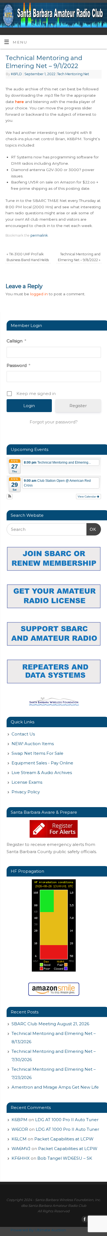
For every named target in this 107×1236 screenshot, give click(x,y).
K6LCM (19, 1139)
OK (91, 529)
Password (18, 365)
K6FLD (16, 74)
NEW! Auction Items (33, 743)
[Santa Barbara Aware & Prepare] (54, 829)
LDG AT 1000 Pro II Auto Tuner (66, 1119)
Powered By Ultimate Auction (38, 1230)
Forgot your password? (54, 421)
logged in (39, 294)
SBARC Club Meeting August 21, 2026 (50, 1023)
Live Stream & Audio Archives (42, 772)
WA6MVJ (21, 1148)
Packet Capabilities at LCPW (64, 1139)
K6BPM (19, 1119)
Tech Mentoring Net (73, 74)
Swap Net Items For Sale (37, 753)
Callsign (16, 341)
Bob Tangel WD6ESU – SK (64, 1158)
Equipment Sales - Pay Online (42, 763)
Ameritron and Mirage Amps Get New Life (55, 1087)
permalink (39, 235)
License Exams (27, 782)
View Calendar (87, 496)
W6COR (20, 1129)
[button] (9, 496)
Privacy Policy (26, 791)
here (19, 101)
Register (78, 405)
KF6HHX (21, 1158)
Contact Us (23, 734)
